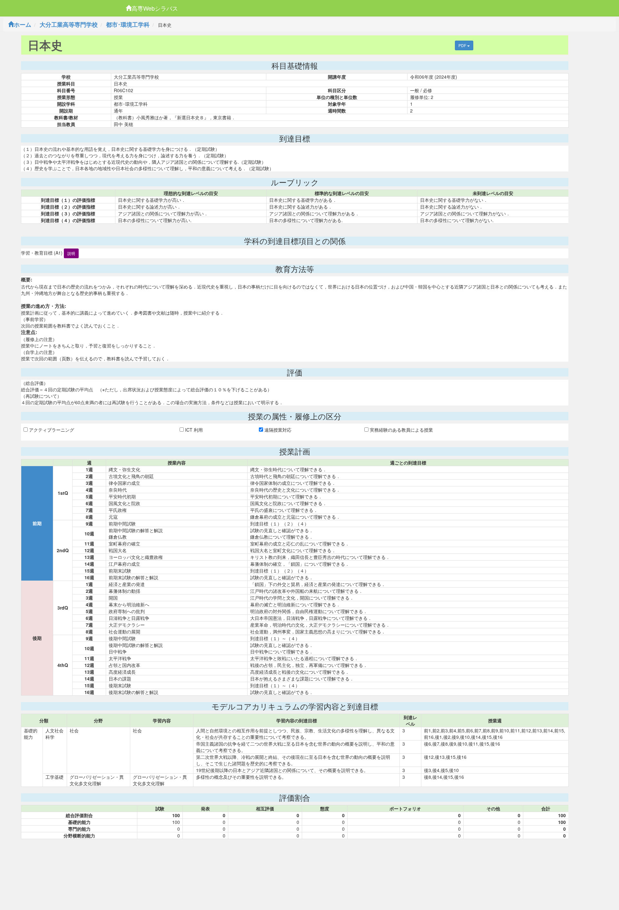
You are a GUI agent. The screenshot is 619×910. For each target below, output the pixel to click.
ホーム (22, 24)
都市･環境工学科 (128, 24)
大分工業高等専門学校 (69, 24)
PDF (462, 45)
